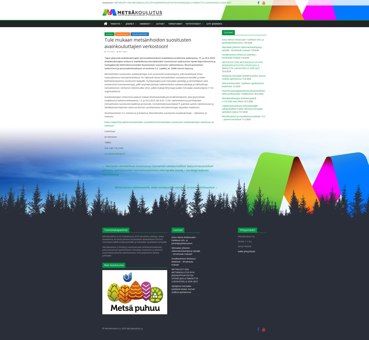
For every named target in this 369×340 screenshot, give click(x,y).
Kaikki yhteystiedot (246, 251)
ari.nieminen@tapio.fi (115, 153)
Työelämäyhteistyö (139, 34)
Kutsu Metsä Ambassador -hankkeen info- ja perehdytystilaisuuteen (184, 240)
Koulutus (109, 34)
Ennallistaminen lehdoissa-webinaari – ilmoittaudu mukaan (184, 261)
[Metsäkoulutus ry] (132, 10)
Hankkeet (145, 23)
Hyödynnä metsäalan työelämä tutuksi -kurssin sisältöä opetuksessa (183, 289)
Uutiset (160, 23)
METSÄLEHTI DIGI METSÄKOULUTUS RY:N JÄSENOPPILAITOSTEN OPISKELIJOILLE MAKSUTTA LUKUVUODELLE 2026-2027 (172, 2)
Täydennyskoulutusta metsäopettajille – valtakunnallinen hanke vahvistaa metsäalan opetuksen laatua (242, 108)
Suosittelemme (122, 34)
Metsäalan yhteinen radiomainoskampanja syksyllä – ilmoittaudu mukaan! (186, 251)
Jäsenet (130, 23)
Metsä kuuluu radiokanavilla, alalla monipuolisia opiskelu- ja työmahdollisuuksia (166, 187)
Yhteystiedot (193, 23)
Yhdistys (115, 23)
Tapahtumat (175, 23)
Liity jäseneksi (214, 23)
